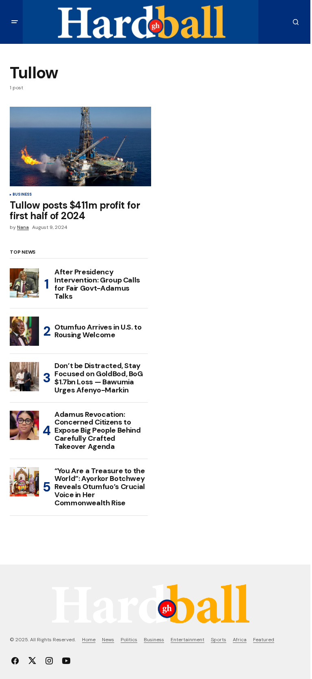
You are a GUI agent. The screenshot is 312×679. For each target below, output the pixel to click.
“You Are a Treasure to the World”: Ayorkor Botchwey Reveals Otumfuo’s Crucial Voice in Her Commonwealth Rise (99, 487)
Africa (240, 639)
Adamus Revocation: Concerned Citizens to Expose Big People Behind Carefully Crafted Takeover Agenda (97, 431)
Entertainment (187, 639)
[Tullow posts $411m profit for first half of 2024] (80, 146)
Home (88, 639)
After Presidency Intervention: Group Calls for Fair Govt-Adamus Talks (97, 284)
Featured (263, 639)
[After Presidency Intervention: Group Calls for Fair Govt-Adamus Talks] (24, 282)
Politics (129, 639)
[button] (15, 22)
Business (22, 195)
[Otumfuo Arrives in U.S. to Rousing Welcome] (24, 331)
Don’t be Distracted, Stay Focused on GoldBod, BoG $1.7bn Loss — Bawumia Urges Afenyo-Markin (98, 378)
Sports (218, 639)
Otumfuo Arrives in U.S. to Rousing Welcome (98, 331)
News (108, 639)
